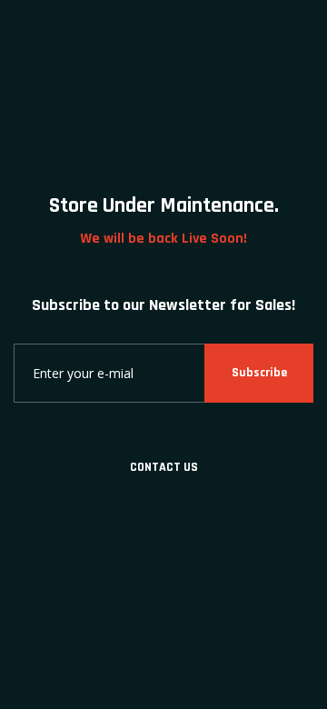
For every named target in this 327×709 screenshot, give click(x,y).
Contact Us (164, 467)
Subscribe (259, 372)
